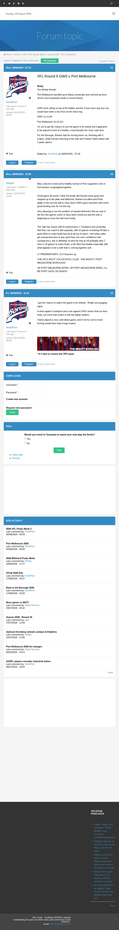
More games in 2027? (17, 602)
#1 (111, 67)
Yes (29, 439)
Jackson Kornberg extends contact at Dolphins (31, 631)
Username (12, 384)
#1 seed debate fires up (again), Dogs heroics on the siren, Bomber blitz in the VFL (104, 891)
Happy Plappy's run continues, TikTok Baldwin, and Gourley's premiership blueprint (104, 831)
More (112, 905)
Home (8, 54)
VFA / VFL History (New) (34, 54)
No (28, 443)
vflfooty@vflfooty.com (60, 924)
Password (12, 392)
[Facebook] (5, 3)
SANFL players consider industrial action (28, 661)
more (110, 672)
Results (16, 458)
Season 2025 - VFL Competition (61, 54)
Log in (7, 60)
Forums (17, 54)
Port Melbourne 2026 (17, 543)
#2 (111, 174)
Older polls (17, 454)
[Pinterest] (19, 3)
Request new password (18, 407)
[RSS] (23, 3)
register (16, 60)
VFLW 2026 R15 (14, 573)
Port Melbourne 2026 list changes (24, 646)
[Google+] (14, 3)
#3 (111, 293)
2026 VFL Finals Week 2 (18, 528)
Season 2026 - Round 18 (19, 617)
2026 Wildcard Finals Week (20, 558)
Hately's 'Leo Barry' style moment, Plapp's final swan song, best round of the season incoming (104, 861)
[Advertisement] (59, 490)
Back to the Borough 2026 (20, 587)
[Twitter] (9, 3)
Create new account (17, 399)
